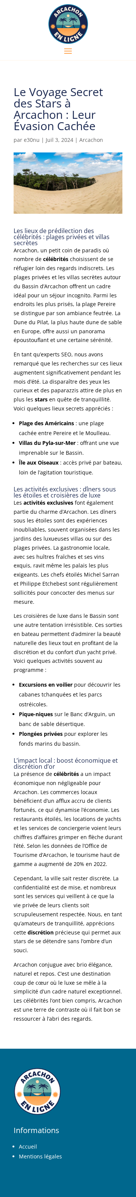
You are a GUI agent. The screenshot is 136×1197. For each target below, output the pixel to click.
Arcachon (91, 139)
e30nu (32, 139)
